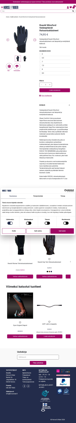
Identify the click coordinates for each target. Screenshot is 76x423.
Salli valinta (38, 231)
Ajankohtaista (26, 373)
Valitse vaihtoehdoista (20, 276)
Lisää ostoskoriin (54, 90)
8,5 (43, 73)
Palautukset (26, 375)
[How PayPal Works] (63, 382)
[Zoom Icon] (21, 39)
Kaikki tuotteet (14, 17)
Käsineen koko (45, 51)
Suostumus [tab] (13, 196)
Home (7, 17)
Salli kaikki (62, 231)
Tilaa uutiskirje (38, 363)
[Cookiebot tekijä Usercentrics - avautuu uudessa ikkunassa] (66, 190)
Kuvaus (42, 105)
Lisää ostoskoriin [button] (49, 336)
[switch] (28, 223)
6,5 (43, 58)
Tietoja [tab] (63, 196)
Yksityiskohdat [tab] (38, 196)
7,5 (43, 65)
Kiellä (14, 231)
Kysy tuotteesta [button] (46, 95)
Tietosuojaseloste (28, 382)
